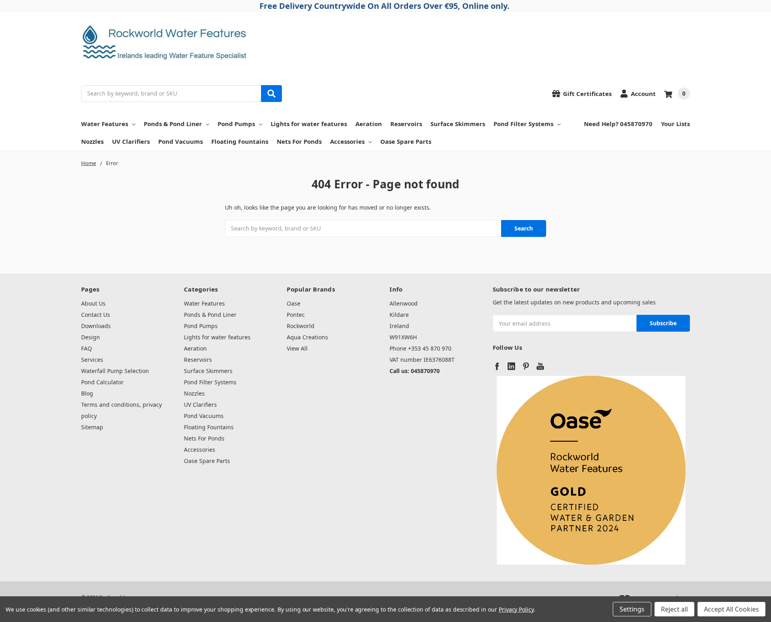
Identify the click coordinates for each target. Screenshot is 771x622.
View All (297, 348)
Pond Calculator (102, 382)
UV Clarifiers (131, 141)
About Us (93, 303)
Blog (87, 393)
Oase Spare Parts (405, 141)
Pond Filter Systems (523, 124)
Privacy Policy (516, 609)
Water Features (104, 124)
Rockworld (300, 326)
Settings (632, 609)
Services (92, 359)
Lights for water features (309, 124)
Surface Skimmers (457, 124)
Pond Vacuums (180, 141)
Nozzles (92, 141)
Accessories (347, 141)
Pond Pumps (236, 124)
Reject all (674, 609)
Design (90, 337)
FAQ (86, 348)
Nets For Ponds (299, 141)
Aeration (368, 124)
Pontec (296, 314)
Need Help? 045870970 (618, 124)
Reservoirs (406, 124)
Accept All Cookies (731, 609)
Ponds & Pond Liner (173, 124)
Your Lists (675, 124)
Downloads (96, 326)
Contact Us (95, 314)
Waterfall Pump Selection (115, 371)
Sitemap (92, 427)
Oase (293, 303)
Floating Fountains (239, 141)
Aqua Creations (307, 337)
